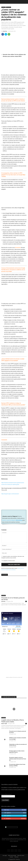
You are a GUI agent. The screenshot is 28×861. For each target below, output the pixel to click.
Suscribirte (23, 818)
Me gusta (24, 809)
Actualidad (3, 7)
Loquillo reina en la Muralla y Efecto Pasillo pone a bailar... (12, 721)
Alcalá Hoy (5, 31)
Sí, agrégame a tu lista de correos (8, 560)
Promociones (8, 7)
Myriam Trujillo (4, 723)
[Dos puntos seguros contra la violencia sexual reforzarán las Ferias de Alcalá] (4, 759)
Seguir (24, 812)
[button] (2, 2)
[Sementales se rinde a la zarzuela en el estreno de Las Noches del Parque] (4, 746)
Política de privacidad (12, 855)
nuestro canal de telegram (12, 520)
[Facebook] (2, 34)
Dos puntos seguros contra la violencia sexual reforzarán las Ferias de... (17, 759)
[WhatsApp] (9, 34)
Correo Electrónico (6, 794)
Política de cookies (20, 855)
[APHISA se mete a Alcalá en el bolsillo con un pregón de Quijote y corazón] (4, 739)
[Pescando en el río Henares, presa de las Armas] (14, 587)
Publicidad (16, 857)
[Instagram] (12, 850)
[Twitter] (5, 34)
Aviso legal (5, 855)
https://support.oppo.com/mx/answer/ (10, 493)
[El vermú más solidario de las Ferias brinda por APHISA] (4, 766)
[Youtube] (19, 850)
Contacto (11, 857)
